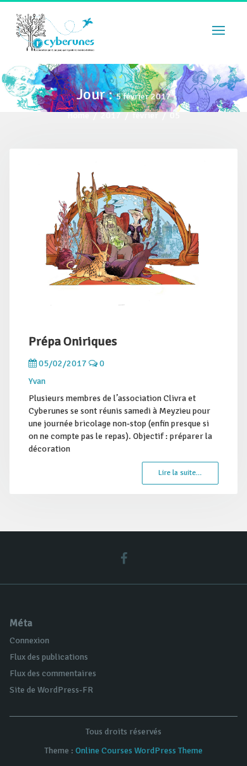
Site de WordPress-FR (51, 689)
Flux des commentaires (53, 673)
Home (78, 115)
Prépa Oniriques (72, 341)
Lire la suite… (180, 473)
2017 (111, 115)
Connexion (29, 640)
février (145, 115)
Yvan (37, 381)
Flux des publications (49, 657)
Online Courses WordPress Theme (139, 750)
